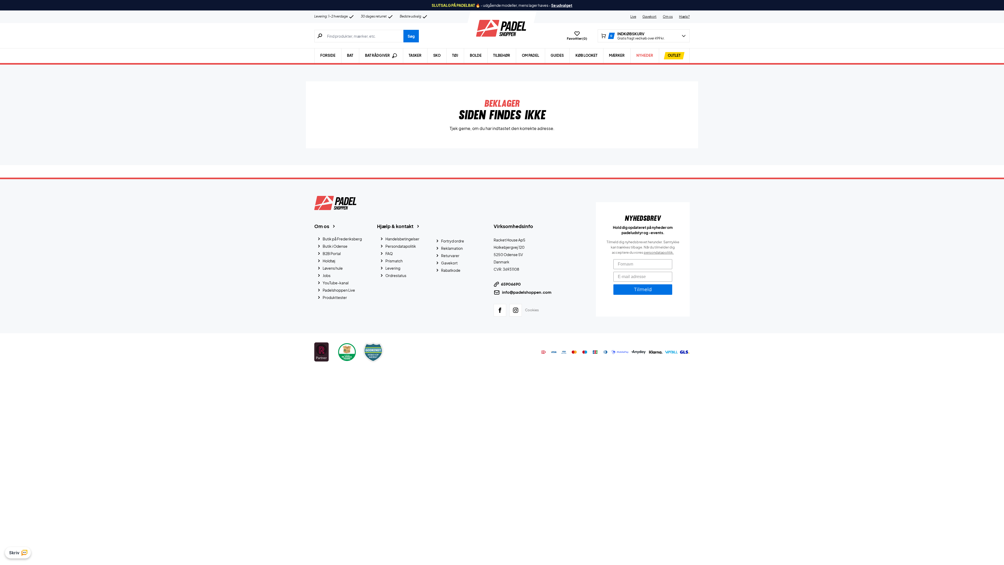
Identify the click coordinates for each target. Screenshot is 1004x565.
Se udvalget (561, 5)
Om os (668, 17)
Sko (437, 55)
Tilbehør (501, 55)
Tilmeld (643, 289)
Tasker (415, 55)
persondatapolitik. (659, 252)
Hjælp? (684, 17)
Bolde (476, 55)
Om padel (530, 55)
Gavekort (649, 17)
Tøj (455, 55)
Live (633, 17)
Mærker (617, 55)
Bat (350, 55)
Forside (327, 55)
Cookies (532, 310)
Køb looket (586, 55)
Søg (411, 36)
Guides (557, 55)
